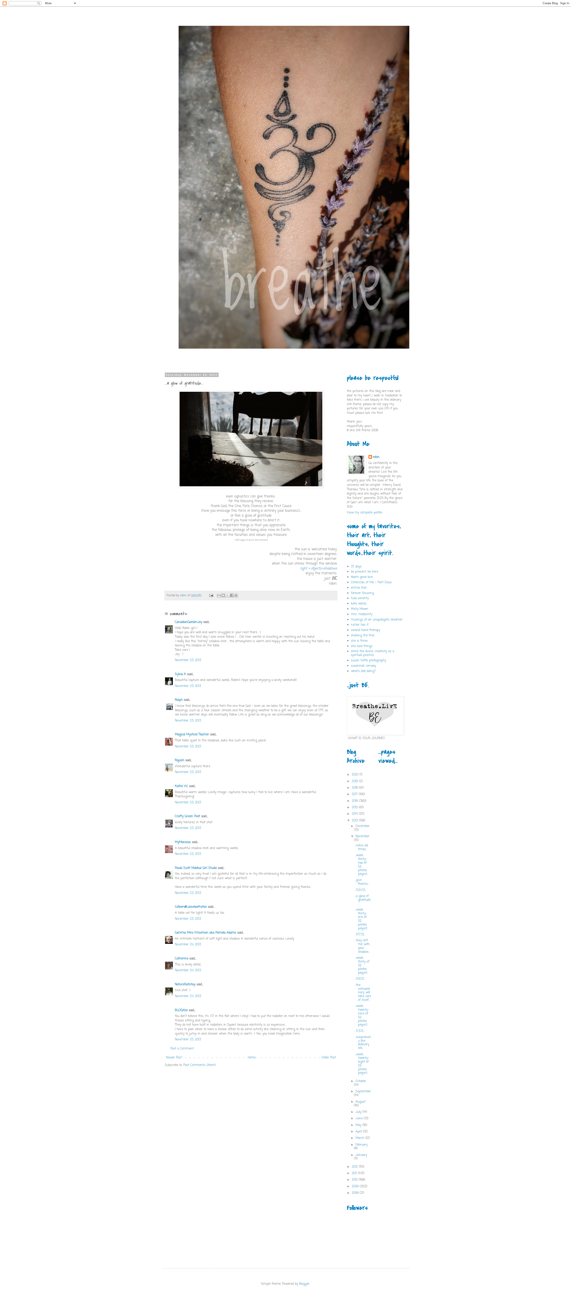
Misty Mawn (359, 609)
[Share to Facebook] (232, 595)
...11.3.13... (359, 1031)
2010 (355, 1179)
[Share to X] (227, 595)
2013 (355, 820)
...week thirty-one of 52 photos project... (361, 919)
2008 (356, 1193)
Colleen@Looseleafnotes (191, 907)
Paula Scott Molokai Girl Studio (196, 868)
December (363, 826)
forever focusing (362, 593)
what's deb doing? (363, 671)
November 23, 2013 (188, 660)
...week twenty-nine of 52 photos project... (362, 1015)
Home (252, 1057)
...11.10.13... (360, 979)
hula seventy (360, 598)
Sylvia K (180, 674)
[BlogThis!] (223, 595)
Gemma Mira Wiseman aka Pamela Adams (205, 932)
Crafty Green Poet (187, 816)
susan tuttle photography (368, 660)
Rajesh (179, 760)
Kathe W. (181, 786)
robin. (376, 457)
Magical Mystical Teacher (192, 734)
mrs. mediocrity (361, 614)
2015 (355, 807)
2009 (356, 1186)
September (363, 1091)
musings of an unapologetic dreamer (377, 619)
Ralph (179, 700)
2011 (355, 1173)
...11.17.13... (360, 934)
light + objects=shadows (318, 568)
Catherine (181, 958)
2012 (355, 1167)
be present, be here (364, 571)
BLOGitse (181, 1010)
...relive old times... (361, 847)
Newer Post (174, 1057)
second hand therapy (365, 630)
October (361, 1081)
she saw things (361, 646)
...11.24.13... (360, 890)
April (359, 1131)
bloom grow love (362, 577)
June (360, 1118)
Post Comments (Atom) (199, 1065)
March (360, 1138)
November (362, 836)
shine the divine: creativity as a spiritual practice (372, 653)
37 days (356, 566)
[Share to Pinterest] (236, 595)
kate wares (358, 603)
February (362, 1144)
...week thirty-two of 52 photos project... (361, 864)
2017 (355, 794)
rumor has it (359, 625)
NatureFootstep (185, 984)
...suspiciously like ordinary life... (363, 1043)
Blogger (304, 1284)
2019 (355, 781)
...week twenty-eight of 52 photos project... (362, 1064)
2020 (356, 774)
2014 (355, 814)
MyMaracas (183, 842)
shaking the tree (362, 635)
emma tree (358, 588)
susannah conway (363, 666)
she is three (359, 641)
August (361, 1101)
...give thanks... (362, 882)
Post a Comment (182, 1048)
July (359, 1112)
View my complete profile (364, 512)
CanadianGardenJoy (188, 622)
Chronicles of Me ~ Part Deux (371, 582)
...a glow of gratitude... (363, 900)
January (361, 1155)
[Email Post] (211, 595)
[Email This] (219, 595)
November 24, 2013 (188, 944)
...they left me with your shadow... (362, 946)
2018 (355, 788)
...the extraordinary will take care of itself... (363, 992)
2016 (355, 801)
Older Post (329, 1057)
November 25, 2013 (188, 1039)
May (359, 1125)
